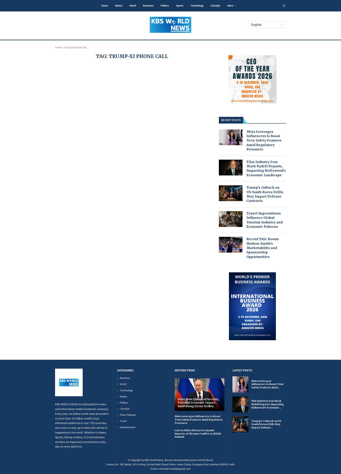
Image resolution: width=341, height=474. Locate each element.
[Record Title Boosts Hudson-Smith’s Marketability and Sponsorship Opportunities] (231, 245)
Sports (180, 5)
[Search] (284, 5)
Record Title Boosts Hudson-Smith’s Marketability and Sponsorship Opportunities (262, 248)
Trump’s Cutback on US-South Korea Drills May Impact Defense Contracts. (264, 194)
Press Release (128, 414)
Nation (118, 5)
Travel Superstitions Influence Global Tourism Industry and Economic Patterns (264, 220)
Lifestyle (215, 5)
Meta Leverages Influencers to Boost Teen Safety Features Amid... (267, 384)
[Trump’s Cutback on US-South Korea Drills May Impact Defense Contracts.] (231, 193)
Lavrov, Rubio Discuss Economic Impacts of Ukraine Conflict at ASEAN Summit (198, 433)
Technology (197, 5)
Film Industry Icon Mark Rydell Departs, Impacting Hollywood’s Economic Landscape (266, 168)
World (132, 5)
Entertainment (127, 427)
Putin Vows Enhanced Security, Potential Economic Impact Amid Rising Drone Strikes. (198, 403)
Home (104, 5)
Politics (165, 5)
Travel (123, 421)
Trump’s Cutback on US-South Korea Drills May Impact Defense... (266, 424)
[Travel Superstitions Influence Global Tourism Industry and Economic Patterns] (231, 219)
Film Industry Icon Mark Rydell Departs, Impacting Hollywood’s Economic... (267, 404)
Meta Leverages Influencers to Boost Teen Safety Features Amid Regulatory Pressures (263, 140)
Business (148, 5)
